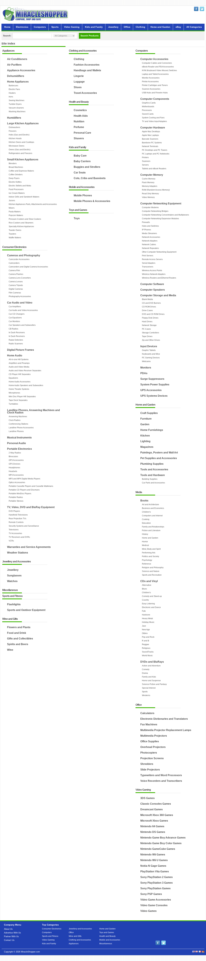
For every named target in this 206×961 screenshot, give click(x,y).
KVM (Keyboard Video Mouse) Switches (159, 70)
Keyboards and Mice (151, 354)
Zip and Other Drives (151, 340)
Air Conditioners (17, 59)
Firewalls (146, 222)
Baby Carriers (82, 161)
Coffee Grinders (16, 174)
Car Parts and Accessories (153, 483)
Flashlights (14, 604)
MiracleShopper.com (30, 952)
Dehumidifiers (15, 76)
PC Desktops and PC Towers (154, 150)
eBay (178, 27)
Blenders (13, 163)
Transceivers (147, 267)
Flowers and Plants (18, 627)
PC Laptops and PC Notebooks (155, 154)
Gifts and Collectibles (20, 638)
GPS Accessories (16, 460)
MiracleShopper (36, 14)
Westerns (146, 695)
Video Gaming (72, 27)
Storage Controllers (150, 333)
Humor (145, 541)
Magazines (146, 447)
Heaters (12, 93)
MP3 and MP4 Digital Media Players (24, 479)
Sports (55, 27)
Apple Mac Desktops (151, 131)
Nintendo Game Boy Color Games (161, 843)
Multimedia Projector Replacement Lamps (165, 730)
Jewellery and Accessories (16, 561)
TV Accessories (15, 533)
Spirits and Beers (17, 644)
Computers (40, 27)
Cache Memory (148, 179)
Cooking (145, 519)
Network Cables (149, 244)
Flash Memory (148, 182)
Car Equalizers (15, 318)
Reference (146, 564)
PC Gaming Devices (151, 358)
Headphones (14, 467)
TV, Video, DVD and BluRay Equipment (31, 507)
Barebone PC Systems (152, 143)
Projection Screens (152, 758)
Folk (144, 611)
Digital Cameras (16, 289)
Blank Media (147, 299)
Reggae (145, 644)
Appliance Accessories (21, 70)
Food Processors (16, 189)
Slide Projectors (150, 769)
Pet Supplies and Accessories (158, 458)
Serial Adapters (148, 263)
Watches (12, 581)
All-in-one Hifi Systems (18, 359)
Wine (10, 649)
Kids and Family (94, 27)
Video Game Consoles (154, 905)
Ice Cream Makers (17, 193)
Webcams (146, 361)
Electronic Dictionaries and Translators (164, 718)
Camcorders (14, 263)
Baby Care (80, 155)
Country (145, 600)
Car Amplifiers (15, 306)
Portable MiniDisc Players (20, 493)
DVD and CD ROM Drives (153, 314)
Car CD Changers (16, 314)
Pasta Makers (15, 212)
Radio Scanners (16, 344)
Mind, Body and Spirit (151, 549)
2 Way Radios (15, 453)
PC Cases (146, 329)
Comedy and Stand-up (152, 596)
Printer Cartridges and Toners (155, 85)
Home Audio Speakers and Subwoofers (26, 385)
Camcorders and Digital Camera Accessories (28, 267)
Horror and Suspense (151, 680)
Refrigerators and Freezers (20, 153)
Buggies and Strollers (87, 167)
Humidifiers (14, 117)
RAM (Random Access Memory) (156, 190)
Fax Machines (148, 724)
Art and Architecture (150, 504)
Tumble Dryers (15, 104)
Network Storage (149, 325)
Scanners (146, 161)
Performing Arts (148, 553)
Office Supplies (149, 741)
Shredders (146, 764)
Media (139, 492)
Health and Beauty (79, 102)
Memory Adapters (149, 186)
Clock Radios (14, 420)
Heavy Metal (147, 618)
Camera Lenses (16, 281)
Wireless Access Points (152, 270)
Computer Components (154, 99)
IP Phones (146, 230)
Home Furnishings (151, 430)
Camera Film (14, 270)
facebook (196, 9)
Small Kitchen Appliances (22, 159)
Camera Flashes (16, 274)
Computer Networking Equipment (160, 203)
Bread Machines (16, 167)
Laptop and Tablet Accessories (155, 74)
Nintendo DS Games (152, 832)
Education (146, 523)
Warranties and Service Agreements (29, 547)
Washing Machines (17, 111)
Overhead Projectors (153, 747)
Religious (146, 648)
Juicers (12, 200)
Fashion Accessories (86, 64)
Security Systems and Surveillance (24, 526)
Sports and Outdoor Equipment (26, 610)
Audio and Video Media (19, 367)
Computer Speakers (152, 289)
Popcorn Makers (16, 215)
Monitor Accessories (150, 78)
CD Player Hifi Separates (20, 374)
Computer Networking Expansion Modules (160, 218)
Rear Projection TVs (17, 518)
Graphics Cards (149, 103)
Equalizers (13, 378)
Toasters (12, 234)
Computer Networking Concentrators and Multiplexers (165, 215)
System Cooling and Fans (153, 118)
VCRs (11, 541)
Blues (144, 589)
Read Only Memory (150, 193)
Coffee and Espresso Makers (21, 171)
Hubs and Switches (150, 226)
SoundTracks (148, 652)
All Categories (194, 27)
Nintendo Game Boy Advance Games (163, 837)
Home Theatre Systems (19, 389)
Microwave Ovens (16, 146)
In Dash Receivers (17, 332)
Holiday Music (148, 622)
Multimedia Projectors (153, 735)
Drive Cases (147, 310)
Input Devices (148, 346)
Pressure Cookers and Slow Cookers (25, 219)
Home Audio (14, 355)
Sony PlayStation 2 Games (156, 877)
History (145, 534)
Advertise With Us (12, 933)
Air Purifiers (14, 64)
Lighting (145, 441)
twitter (202, 9)
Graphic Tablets (149, 350)
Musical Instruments (19, 437)
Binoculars (13, 456)
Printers (145, 157)
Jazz (144, 626)
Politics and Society (150, 556)
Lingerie (79, 76)
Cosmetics (80, 110)
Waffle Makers (15, 237)
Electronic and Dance (151, 607)
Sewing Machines (16, 100)
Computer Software (152, 284)
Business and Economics (153, 508)
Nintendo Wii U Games (154, 860)
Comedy (145, 669)
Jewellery (113, 27)
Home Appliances (18, 81)
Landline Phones (16, 431)
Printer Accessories (150, 81)
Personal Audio (16, 443)
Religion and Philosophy (153, 567)
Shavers (79, 138)
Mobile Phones (83, 195)
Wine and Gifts (10, 619)
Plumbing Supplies (152, 463)
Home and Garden (160, 27)
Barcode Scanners (150, 139)
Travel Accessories (85, 93)
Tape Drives (147, 336)
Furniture (146, 418)
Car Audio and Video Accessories (23, 310)
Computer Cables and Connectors (157, 63)
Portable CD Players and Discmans (24, 490)
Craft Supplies (149, 413)
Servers (145, 165)
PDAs (143, 373)
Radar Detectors (16, 340)
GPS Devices (14, 464)
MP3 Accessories (16, 475)
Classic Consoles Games (155, 803)
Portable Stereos (16, 501)
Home (7, 27)
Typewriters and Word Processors (161, 775)
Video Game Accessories (155, 899)
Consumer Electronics (14, 247)
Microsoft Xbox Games (154, 820)
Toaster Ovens (15, 230)
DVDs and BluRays (152, 661)
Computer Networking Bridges (155, 211)
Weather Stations (17, 552)
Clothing (140, 27)
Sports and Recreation (152, 575)
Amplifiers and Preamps (19, 363)
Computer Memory (151, 174)
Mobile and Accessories (81, 187)
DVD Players (14, 511)
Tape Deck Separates (18, 400)
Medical (145, 545)
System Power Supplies (154, 384)
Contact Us (9, 940)
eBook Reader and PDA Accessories (158, 67)
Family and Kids (149, 677)
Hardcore (146, 615)
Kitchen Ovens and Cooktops (21, 142)
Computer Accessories (154, 59)
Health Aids (81, 115)
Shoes (78, 87)
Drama (145, 673)
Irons (11, 97)
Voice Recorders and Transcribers (161, 781)
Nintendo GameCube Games (157, 849)
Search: (7, 35)
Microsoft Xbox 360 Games (156, 815)
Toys (77, 218)
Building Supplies (149, 479)
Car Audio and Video (19, 302)
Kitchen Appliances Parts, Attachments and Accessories (33, 204)
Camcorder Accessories (19, 259)
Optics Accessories (17, 482)
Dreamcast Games (151, 809)
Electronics (22, 27)
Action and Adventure (151, 666)
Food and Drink (16, 633)
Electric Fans (14, 89)
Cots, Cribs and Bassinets (90, 178)
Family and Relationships (153, 527)
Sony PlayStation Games (155, 888)
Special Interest (148, 688)
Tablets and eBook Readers (154, 168)
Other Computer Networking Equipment (159, 252)
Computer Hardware (152, 127)
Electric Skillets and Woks (20, 186)
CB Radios (13, 329)
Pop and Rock (148, 637)
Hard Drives (147, 321)
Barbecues (13, 85)
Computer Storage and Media (158, 295)
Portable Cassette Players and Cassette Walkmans (31, 486)
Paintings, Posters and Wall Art (159, 452)
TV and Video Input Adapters (154, 121)
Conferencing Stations (18, 424)
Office (127, 27)
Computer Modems (150, 207)
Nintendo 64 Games (152, 826)
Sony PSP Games (151, 894)
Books (144, 500)
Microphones (14, 393)
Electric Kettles (15, 182)
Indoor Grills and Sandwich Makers (24, 197)
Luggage (79, 81)
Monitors (145, 367)
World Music (147, 655)
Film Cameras (15, 293)
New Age (146, 629)
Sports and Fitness (12, 596)
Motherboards (148, 106)
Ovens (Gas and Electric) (19, 149)
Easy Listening (148, 604)
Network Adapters (149, 241)
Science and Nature (150, 571)
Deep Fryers (14, 178)
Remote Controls (16, 522)
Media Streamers (149, 233)
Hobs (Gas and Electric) (19, 135)
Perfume (79, 127)
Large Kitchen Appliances (23, 123)
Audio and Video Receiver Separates (25, 370)
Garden (144, 424)
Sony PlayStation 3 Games (156, 882)
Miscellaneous (10, 590)
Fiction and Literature (151, 530)
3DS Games (147, 798)
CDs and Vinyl (149, 581)
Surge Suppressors (152, 379)
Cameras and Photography (23, 255)
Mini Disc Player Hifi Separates (22, 396)
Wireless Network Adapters (153, 274)
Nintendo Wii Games (152, 854)
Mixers (11, 208)
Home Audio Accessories (19, 382)
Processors (147, 110)
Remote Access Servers (152, 259)
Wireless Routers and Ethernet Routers (159, 278)
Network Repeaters (150, 248)
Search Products (89, 35)
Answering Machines (18, 416)
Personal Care (82, 132)
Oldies (145, 633)
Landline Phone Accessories (21, 428)
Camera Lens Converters (20, 278)
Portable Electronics (19, 448)
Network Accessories (151, 237)
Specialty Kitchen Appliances (21, 226)
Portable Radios (16, 497)
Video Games (148, 911)
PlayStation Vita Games (154, 871)
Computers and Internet (152, 516)
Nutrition (79, 121)
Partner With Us (11, 936)
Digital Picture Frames (20, 349)
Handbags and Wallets (87, 70)
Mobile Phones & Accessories (92, 201)
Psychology (147, 560)
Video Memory (148, 197)
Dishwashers (14, 127)
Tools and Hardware (152, 475)
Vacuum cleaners (16, 108)
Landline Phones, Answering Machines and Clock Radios (33, 411)
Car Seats (80, 172)
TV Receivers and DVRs (19, 537)
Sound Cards (148, 114)
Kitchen (145, 435)
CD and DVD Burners (151, 303)
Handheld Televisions (18, 515)
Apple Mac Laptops (150, 135)
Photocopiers (148, 752)
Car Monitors (14, 321)
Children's (146, 512)
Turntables (13, 404)
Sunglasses (14, 575)
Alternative (146, 585)
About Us (8, 929)
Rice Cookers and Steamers (21, 223)
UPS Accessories (151, 390)
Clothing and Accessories (83, 51)
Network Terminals (150, 146)
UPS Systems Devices (154, 395)
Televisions (14, 530)
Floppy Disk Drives (150, 318)
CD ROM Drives (149, 307)
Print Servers (147, 256)
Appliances (8, 51)
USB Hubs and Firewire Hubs (155, 93)
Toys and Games (78, 210)
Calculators (147, 713)
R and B (145, 641)
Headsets (13, 471)
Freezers (12, 131)
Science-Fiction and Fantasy (154, 684)
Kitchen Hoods (15, 138)
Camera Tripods (16, 285)
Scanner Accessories (151, 89)
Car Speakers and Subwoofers (22, 325)
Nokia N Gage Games (153, 865)
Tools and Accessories (154, 469)
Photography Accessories (20, 296)
